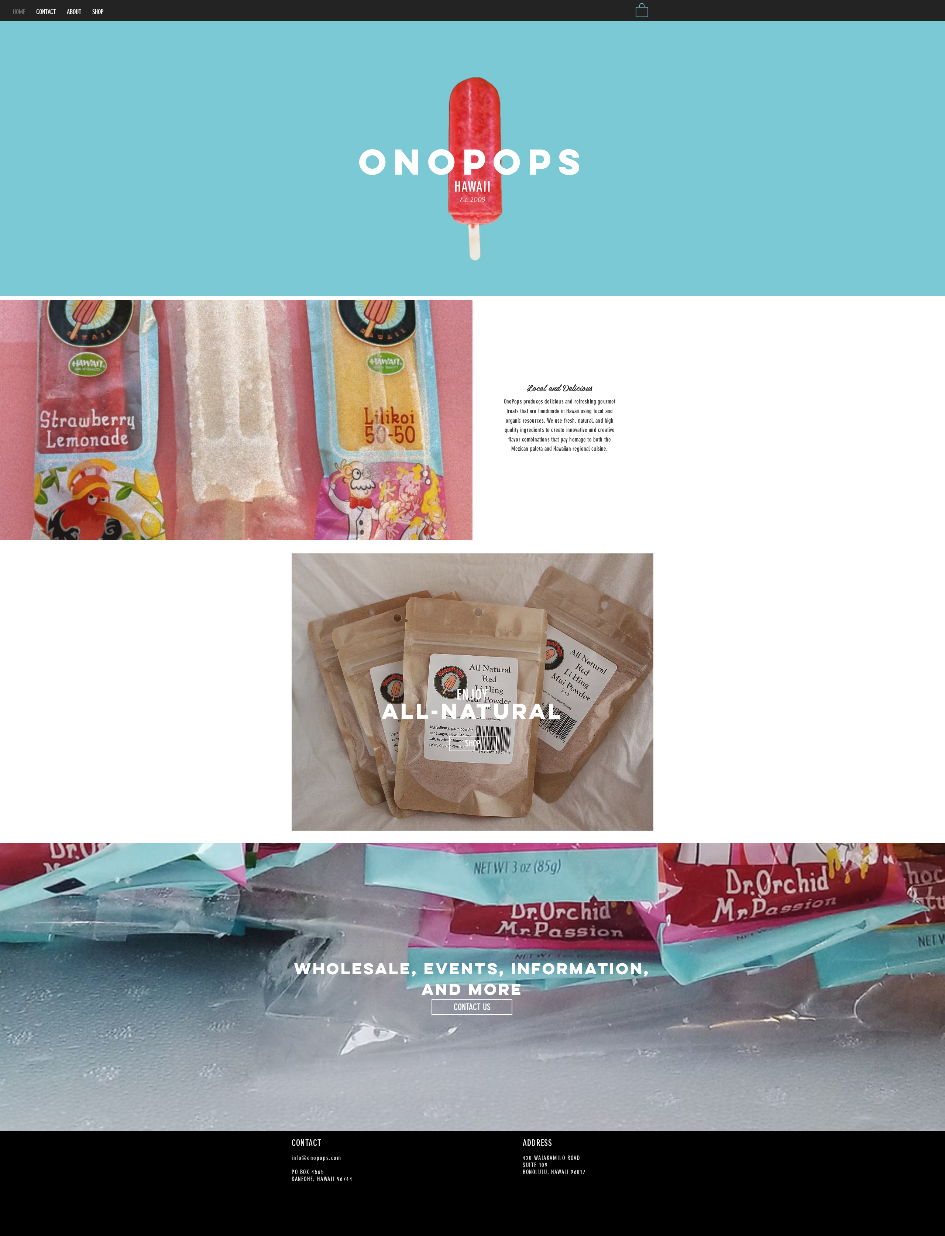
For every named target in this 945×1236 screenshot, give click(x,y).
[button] (642, 9)
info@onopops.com (316, 1157)
